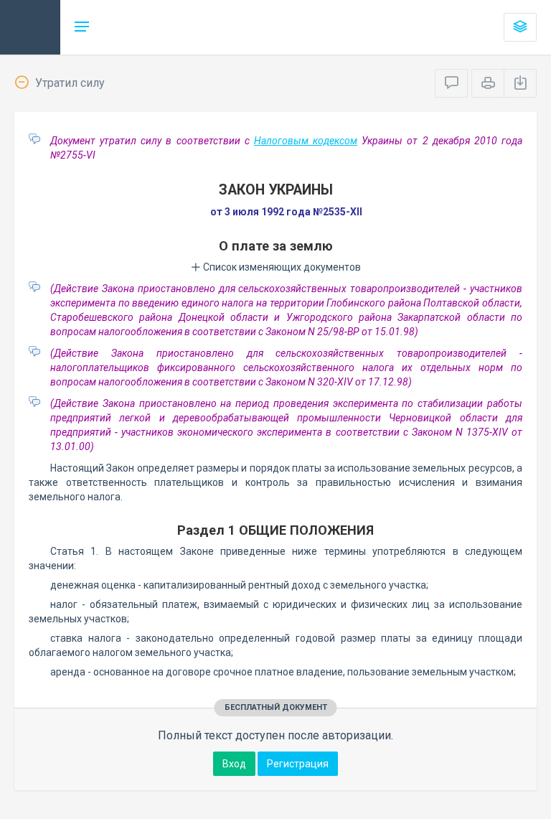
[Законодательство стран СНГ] (30, 27)
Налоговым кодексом (305, 140)
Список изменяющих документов (281, 267)
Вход (234, 763)
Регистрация (298, 763)
